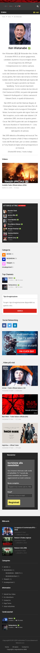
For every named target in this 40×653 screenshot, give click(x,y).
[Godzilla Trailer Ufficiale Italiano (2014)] (20, 173)
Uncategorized (7, 267)
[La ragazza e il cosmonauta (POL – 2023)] (7, 531)
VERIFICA (20, 311)
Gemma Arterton (13, 233)
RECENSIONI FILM (11, 576)
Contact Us (7, 600)
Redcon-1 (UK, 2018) (20, 548)
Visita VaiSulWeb (9, 606)
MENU (4, 12)
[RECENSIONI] (4, 259)
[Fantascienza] (4, 287)
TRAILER (9, 263)
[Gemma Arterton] (5, 234)
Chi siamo (15, 647)
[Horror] (4, 280)
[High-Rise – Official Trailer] (20, 433)
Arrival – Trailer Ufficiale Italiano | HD (14, 388)
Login (37, 12)
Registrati (14, 502)
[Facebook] (4, 325)
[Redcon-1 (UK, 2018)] (7, 551)
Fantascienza (13, 285)
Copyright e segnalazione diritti (17, 649)
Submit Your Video (9, 594)
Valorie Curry (12, 237)
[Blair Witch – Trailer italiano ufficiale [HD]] (20, 404)
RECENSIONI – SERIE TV (13, 573)
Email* (10, 492)
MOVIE (9, 254)
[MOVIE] (4, 255)
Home (7, 647)
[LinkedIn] (15, 325)
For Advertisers (9, 597)
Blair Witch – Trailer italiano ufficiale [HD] (15, 416)
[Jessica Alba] (5, 216)
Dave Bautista (12, 219)
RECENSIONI (11, 258)
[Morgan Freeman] (5, 229)
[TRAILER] (4, 264)
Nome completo (13, 483)
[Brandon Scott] (5, 211)
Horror (11, 278)
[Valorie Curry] (5, 238)
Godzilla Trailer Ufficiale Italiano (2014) (14, 185)
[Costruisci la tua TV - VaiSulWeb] (20, 354)
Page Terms (7, 603)
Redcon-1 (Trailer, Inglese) (22, 538)
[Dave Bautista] (5, 220)
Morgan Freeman (13, 228)
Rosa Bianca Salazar (14, 224)
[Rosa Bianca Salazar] (5, 225)
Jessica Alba (11, 215)
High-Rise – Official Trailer (10, 445)
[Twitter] (9, 325)
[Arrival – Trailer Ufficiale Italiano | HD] (20, 376)
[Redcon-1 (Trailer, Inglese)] (7, 541)
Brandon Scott (12, 210)
